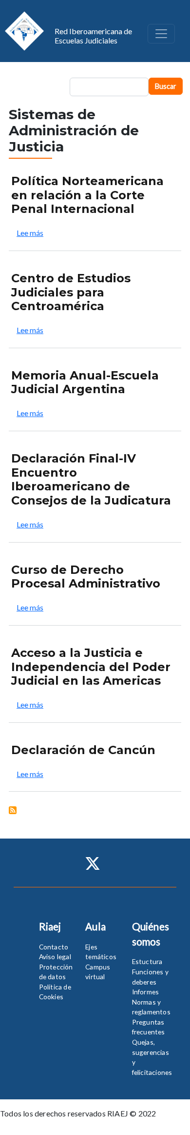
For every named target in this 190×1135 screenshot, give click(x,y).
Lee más (30, 232)
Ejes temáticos (100, 952)
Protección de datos (56, 972)
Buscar (165, 86)
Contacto (54, 947)
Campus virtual (97, 972)
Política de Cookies (55, 992)
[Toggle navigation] (161, 33)
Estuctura (147, 961)
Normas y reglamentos (151, 1007)
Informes (145, 992)
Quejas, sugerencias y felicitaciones (152, 1057)
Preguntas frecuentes (148, 1027)
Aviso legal (55, 956)
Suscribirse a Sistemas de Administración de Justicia (13, 810)
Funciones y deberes (150, 976)
